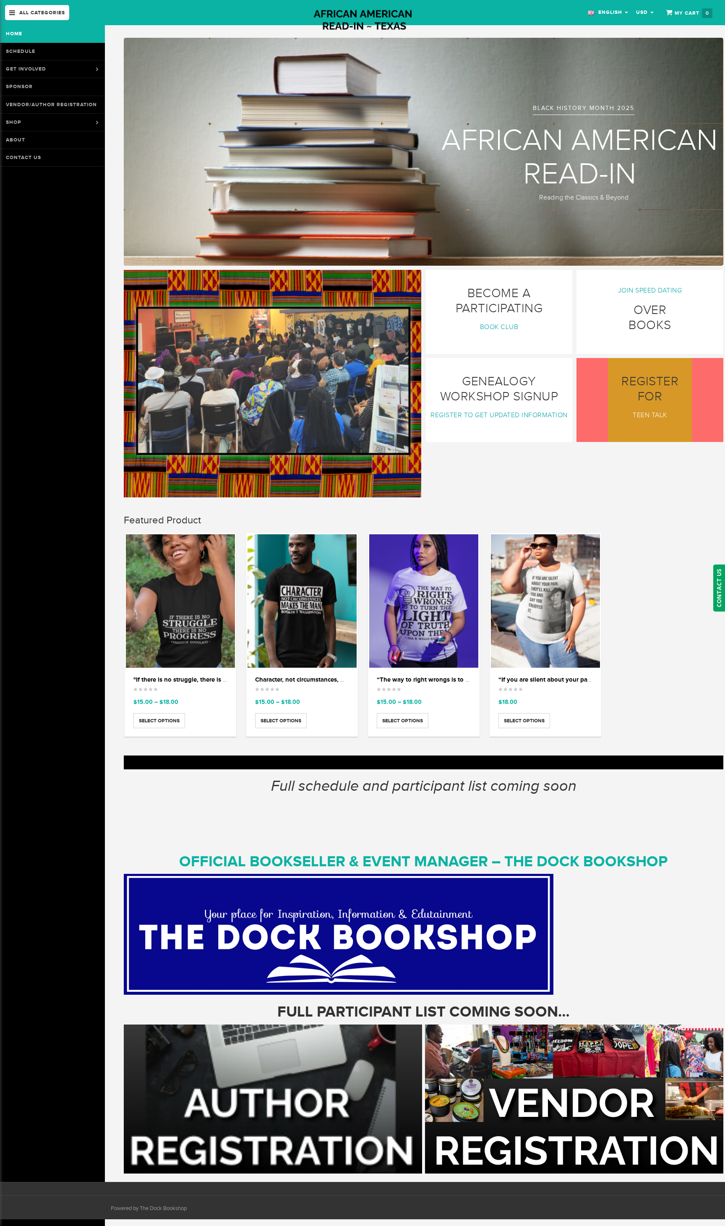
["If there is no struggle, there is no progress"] (180, 601)
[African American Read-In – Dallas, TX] (362, 20)
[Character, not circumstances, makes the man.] (302, 601)
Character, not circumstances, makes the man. (320, 679)
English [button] (609, 12)
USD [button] (642, 12)
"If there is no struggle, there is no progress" (196, 679)
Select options (159, 721)
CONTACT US (719, 588)
